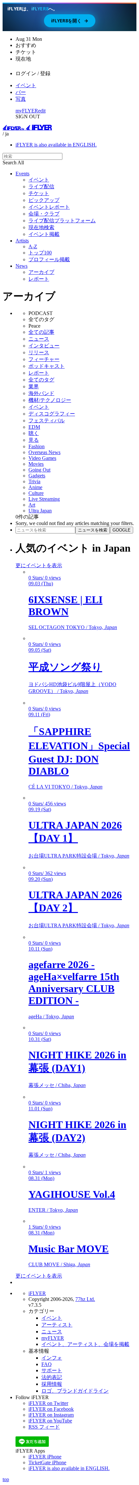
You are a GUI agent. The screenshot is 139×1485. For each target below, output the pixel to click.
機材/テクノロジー (49, 400)
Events (22, 173)
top (6, 1479)
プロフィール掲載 (49, 259)
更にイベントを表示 (39, 565)
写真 (21, 99)
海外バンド (41, 393)
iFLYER (37, 1293)
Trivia (34, 481)
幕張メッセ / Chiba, (57, 1085)
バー (21, 92)
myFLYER (27, 110)
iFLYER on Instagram (51, 1415)
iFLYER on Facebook (51, 1409)
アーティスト (56, 1324)
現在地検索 (41, 227)
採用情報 (51, 1384)
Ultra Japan (40, 510)
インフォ (51, 1358)
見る (33, 440)
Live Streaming (44, 499)
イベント (26, 85)
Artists (22, 240)
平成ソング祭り (65, 667)
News (21, 266)
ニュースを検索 (92, 530)
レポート (38, 279)
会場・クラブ (43, 213)
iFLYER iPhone (44, 1456)
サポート (51, 1370)
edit (42, 110)
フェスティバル (46, 420)
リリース (38, 352)
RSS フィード (44, 1427)
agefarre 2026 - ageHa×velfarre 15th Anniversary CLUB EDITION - (73, 982)
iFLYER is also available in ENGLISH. (56, 144)
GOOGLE (121, 530)
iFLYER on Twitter (48, 1403)
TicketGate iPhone (47, 1462)
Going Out (39, 470)
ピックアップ (43, 200)
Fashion (36, 446)
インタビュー (43, 345)
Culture (36, 493)
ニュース (38, 339)
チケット (38, 193)
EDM (34, 427)
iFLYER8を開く (69, 21)
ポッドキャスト (46, 366)
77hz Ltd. (85, 1299)
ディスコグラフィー (51, 413)
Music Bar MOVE (68, 1249)
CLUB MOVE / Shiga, (59, 1264)
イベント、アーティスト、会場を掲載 (85, 1344)
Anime (35, 487)
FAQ (46, 1364)
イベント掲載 (43, 234)
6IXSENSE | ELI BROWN (65, 605)
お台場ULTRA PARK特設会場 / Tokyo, (78, 856)
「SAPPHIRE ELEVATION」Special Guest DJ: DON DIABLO (79, 751)
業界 (33, 386)
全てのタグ (41, 379)
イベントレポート (49, 207)
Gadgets (36, 475)
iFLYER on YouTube (50, 1420)
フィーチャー (43, 359)
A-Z (32, 246)
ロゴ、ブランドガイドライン (75, 1391)
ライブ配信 (41, 186)
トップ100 (40, 252)
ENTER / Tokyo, (53, 1210)
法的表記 (51, 1377)
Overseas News (44, 452)
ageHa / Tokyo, (51, 1016)
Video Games (42, 458)
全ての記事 (41, 332)
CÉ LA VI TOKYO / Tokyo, (65, 786)
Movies (36, 464)
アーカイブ (41, 272)
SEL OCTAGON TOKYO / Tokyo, (72, 627)
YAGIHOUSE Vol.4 (71, 1194)
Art (31, 505)
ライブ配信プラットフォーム (62, 220)
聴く (33, 433)
